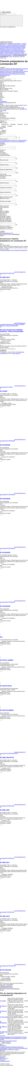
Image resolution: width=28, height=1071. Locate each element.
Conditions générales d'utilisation (8, 1047)
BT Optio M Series (6, 685)
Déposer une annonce (6, 986)
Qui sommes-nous (4, 1040)
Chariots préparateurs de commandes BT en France (13, 1038)
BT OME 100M (4, 810)
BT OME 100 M (5, 277)
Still (24, 56)
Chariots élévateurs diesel (18, 46)
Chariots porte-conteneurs (20, 54)
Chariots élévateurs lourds (6, 51)
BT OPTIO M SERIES (6, 710)
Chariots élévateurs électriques (8, 47)
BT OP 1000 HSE (5, 970)
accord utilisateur (15, 353)
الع (1, 1044)
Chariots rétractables (5, 50)
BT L (1, 637)
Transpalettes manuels (6, 55)
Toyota (1, 57)
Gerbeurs (18, 47)
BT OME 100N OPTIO (7, 757)
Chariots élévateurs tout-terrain (11, 52)
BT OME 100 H (4, 862)
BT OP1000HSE (5, 445)
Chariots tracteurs (8, 54)
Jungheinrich (16, 56)
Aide (10, 1040)
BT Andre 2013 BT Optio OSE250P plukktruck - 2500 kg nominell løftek (11, 330)
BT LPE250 (3, 391)
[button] (14, 34)
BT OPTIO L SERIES (6, 660)
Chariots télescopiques (6, 46)
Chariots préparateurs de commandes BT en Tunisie (13, 1037)
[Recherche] (11, 20)
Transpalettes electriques (17, 50)
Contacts (14, 1040)
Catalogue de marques (13, 1049)
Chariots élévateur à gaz (18, 48)
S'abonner (3, 350)
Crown (10, 56)
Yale (5, 57)
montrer (2, 231)
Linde (20, 56)
